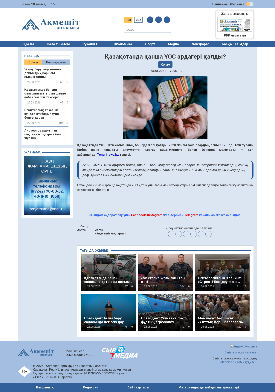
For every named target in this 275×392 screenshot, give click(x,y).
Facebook (138, 215)
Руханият (90, 44)
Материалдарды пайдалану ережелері (208, 387)
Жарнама (237, 4)
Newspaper (200, 44)
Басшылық (45, 387)
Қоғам (28, 44)
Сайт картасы (138, 387)
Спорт (150, 44)
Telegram (191, 215)
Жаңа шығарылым (236, 14)
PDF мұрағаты (235, 35)
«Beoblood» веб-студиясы (238, 362)
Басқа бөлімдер (235, 44)
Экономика (123, 44)
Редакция (90, 387)
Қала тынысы (58, 44)
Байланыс (220, 4)
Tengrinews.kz (108, 154)
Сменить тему (249, 4)
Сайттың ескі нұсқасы (240, 352)
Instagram (154, 215)
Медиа (173, 44)
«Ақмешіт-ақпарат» (110, 233)
